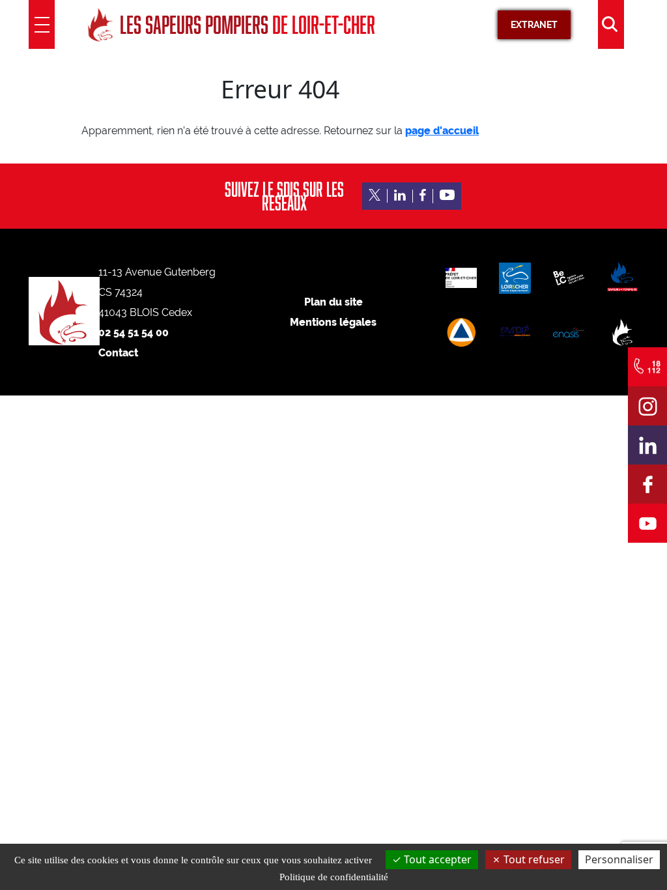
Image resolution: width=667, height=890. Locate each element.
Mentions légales (333, 322)
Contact (118, 353)
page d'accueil (442, 130)
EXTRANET (534, 25)
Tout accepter (436, 859)
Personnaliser (619, 859)
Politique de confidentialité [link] (333, 877)
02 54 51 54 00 (133, 332)
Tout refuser (533, 859)
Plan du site (333, 302)
